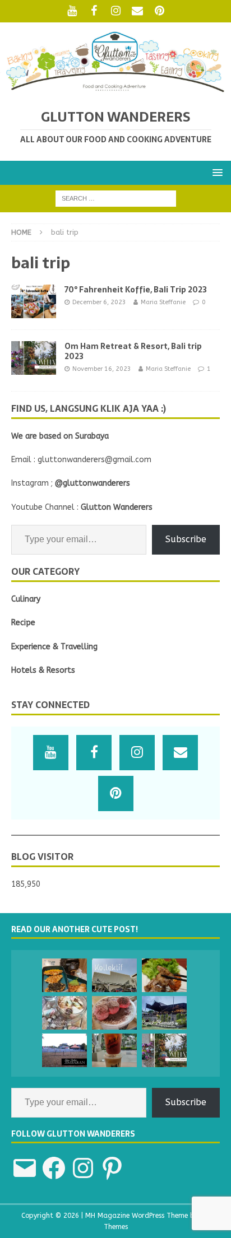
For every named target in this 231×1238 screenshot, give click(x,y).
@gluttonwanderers (92, 483)
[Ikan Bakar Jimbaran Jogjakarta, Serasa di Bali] (64, 1050)
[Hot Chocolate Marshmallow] (64, 1013)
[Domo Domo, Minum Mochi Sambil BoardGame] (114, 1013)
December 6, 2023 (99, 302)
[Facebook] (94, 11)
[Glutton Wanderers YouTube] (72, 11)
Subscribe (185, 539)
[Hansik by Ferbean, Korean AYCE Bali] (164, 975)
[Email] (137, 11)
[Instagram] (116, 11)
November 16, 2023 (101, 369)
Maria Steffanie (163, 302)
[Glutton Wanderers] (115, 90)
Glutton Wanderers (117, 507)
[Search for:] (116, 198)
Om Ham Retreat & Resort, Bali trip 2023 (133, 351)
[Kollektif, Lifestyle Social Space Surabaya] (114, 975)
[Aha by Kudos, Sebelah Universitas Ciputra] (114, 1050)
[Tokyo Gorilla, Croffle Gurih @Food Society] (64, 975)
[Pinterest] (159, 11)
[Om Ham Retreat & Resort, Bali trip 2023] (164, 1050)
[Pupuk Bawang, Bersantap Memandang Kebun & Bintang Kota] (164, 1013)
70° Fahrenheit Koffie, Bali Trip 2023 (135, 289)
